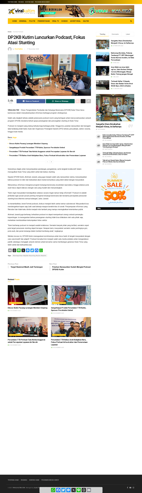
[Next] (51, 161)
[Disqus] (49, 382)
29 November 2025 (15, 310)
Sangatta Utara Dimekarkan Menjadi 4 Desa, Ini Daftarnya (108, 125)
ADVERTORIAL (75, 21)
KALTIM (86, 21)
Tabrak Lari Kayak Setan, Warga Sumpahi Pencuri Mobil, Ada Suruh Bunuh (117, 161)
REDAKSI (21, 2)
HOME (14, 21)
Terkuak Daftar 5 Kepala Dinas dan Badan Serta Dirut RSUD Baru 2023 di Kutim (122, 83)
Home (9, 32)
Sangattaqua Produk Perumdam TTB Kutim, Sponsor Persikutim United (37, 148)
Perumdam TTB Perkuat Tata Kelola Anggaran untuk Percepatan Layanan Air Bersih (42, 152)
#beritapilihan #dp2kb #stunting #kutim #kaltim (29, 255)
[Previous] (47, 161)
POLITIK (32, 21)
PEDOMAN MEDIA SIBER (42, 2)
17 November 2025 (33, 49)
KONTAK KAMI (29, 2)
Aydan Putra (38, 488)
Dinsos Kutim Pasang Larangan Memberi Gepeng (28, 144)
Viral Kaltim (19, 49)
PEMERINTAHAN (44, 21)
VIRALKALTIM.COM (19, 488)
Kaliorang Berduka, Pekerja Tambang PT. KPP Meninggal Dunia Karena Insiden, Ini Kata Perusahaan (118, 136)
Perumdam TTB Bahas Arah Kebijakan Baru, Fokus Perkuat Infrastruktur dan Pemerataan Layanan (47, 155)
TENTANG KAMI (12, 2)
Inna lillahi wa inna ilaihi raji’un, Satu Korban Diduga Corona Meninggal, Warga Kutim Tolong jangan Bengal (118, 145)
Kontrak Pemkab (18, 32)
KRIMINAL (23, 21)
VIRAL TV (55, 21)
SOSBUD (64, 21)
